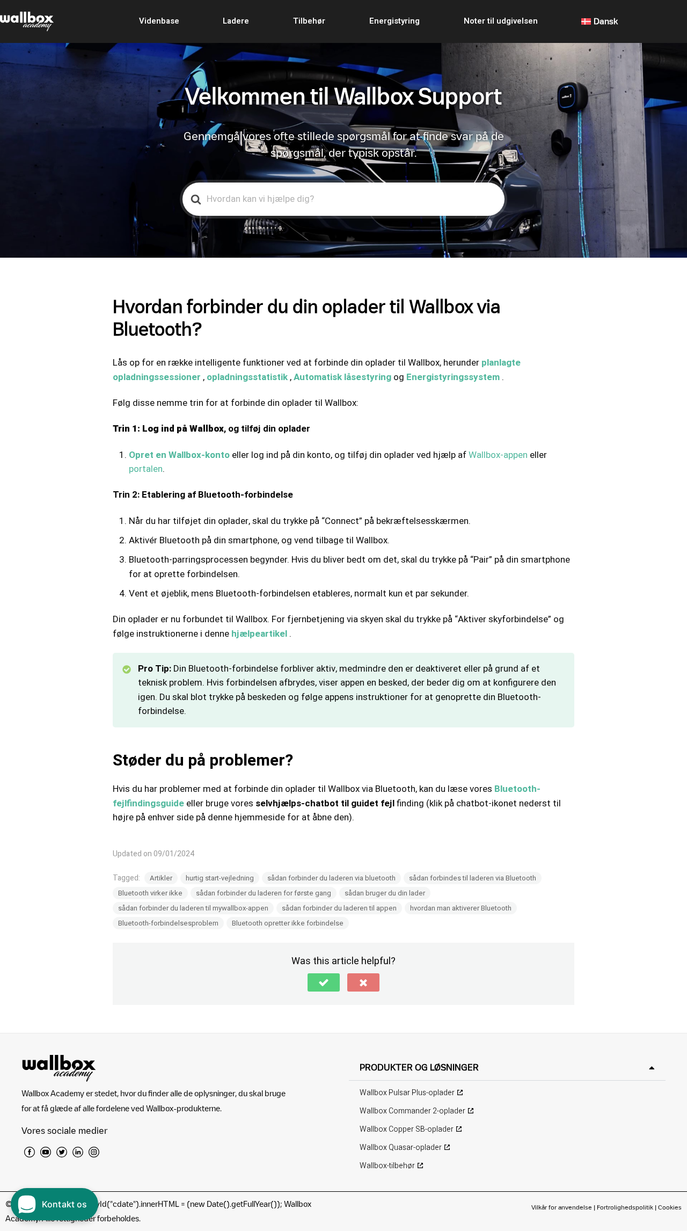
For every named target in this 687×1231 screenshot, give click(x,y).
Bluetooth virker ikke (150, 893)
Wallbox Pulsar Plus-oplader (407, 1092)
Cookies (670, 1207)
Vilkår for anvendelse (562, 1207)
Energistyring (394, 21)
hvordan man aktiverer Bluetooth (460, 908)
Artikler (161, 878)
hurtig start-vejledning (220, 878)
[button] (324, 982)
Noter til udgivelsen (501, 21)
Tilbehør (309, 21)
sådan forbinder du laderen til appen (339, 908)
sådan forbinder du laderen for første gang (263, 893)
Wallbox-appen (498, 455)
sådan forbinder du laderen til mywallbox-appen (193, 908)
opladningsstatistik (247, 377)
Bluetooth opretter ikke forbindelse (288, 923)
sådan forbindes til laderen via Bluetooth (472, 878)
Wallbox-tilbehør (387, 1165)
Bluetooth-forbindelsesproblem (168, 923)
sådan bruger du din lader (385, 893)
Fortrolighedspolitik (625, 1207)
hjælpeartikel (259, 633)
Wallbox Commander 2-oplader (412, 1111)
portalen (146, 469)
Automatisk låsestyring (342, 377)
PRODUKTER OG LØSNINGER (419, 1067)
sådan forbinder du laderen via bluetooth (331, 878)
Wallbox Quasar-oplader (401, 1147)
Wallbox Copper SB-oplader (407, 1129)
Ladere (236, 21)
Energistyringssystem (453, 377)
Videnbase (159, 21)
